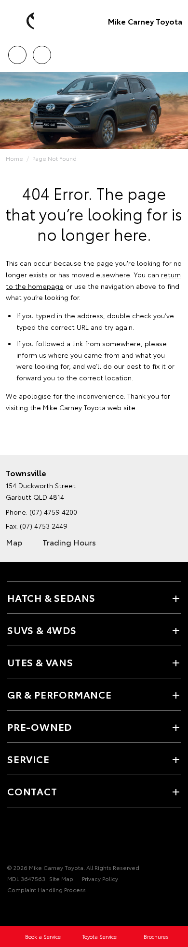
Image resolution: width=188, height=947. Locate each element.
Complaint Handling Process (46, 889)
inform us (31, 355)
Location (41, 51)
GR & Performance (59, 694)
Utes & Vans (40, 662)
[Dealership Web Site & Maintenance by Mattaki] (26, 909)
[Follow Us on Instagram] (45, 837)
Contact (32, 791)
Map (14, 541)
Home (14, 158)
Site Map (61, 878)
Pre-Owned (39, 726)
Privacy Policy (100, 878)
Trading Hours (69, 541)
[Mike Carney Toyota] (22, 21)
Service (28, 758)
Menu (175, 51)
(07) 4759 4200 (53, 512)
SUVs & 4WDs (42, 629)
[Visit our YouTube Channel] (29, 837)
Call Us (17, 51)
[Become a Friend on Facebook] (13, 837)
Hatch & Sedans (51, 597)
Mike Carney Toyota (145, 21)
